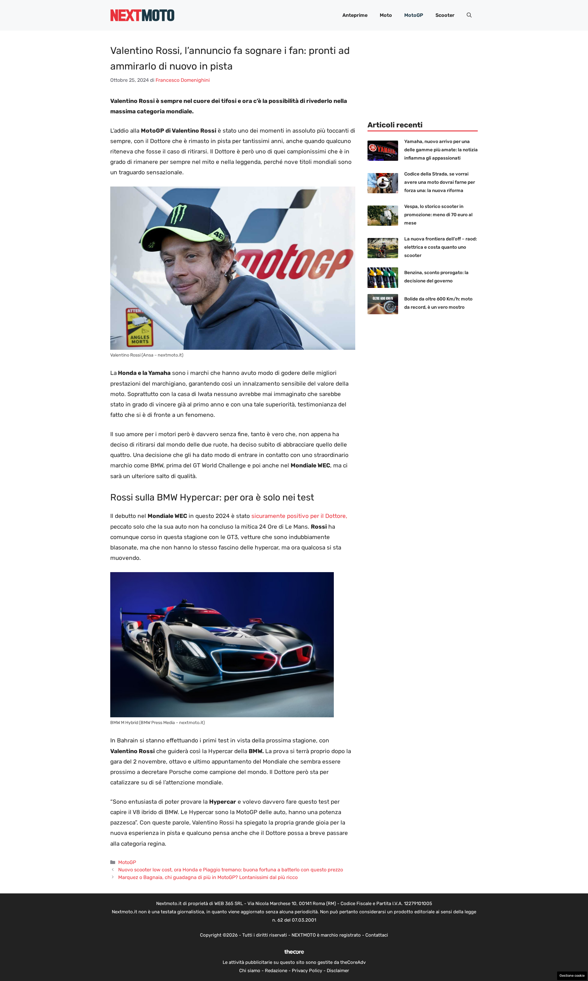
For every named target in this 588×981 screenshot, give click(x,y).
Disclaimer (338, 970)
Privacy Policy (307, 970)
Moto (386, 15)
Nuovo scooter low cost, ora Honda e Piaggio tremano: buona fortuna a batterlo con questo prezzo (230, 870)
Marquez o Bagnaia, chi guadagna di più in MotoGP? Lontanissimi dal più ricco (208, 877)
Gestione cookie (572, 976)
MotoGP (413, 15)
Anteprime (355, 15)
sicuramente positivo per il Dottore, (299, 515)
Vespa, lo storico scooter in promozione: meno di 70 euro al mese (438, 215)
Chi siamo (249, 970)
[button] (469, 15)
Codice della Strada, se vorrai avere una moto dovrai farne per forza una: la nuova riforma (439, 182)
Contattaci (376, 935)
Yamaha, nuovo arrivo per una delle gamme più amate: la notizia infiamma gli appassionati (441, 150)
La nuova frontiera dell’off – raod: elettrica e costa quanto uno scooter (440, 247)
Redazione (276, 970)
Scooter (444, 15)
